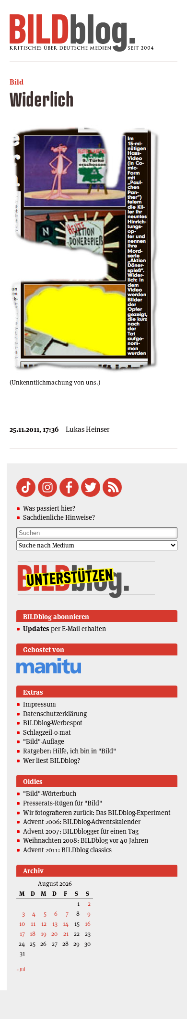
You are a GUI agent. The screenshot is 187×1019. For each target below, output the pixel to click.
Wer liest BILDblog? (51, 760)
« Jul (20, 969)
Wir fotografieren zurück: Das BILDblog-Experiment (97, 812)
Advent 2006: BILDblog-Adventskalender (81, 821)
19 (44, 934)
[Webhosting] (48, 672)
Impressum (39, 704)
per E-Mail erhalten (64, 628)
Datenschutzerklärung (55, 713)
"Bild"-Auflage (43, 741)
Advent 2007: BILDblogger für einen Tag (81, 831)
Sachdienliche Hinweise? (59, 517)
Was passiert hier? (49, 508)
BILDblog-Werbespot (52, 723)
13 (55, 924)
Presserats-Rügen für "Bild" (62, 803)
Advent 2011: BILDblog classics (67, 850)
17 (22, 934)
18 (32, 934)
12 (44, 924)
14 (66, 924)
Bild (16, 81)
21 (66, 934)
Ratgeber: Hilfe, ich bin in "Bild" (69, 751)
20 (54, 934)
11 (33, 924)
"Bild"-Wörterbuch (49, 793)
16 (88, 924)
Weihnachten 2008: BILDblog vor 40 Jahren (85, 840)
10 (22, 924)
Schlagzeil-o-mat (47, 732)
